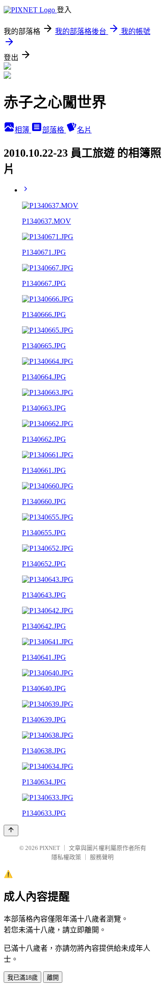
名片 (84, 130)
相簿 (23, 130)
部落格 (54, 130)
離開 (53, 977)
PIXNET (49, 847)
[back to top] (11, 830)
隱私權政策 (66, 857)
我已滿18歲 (22, 977)
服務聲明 (102, 857)
